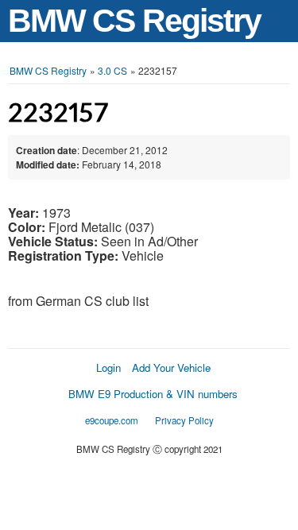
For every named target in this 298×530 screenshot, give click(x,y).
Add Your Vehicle (171, 367)
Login (108, 367)
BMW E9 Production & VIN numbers (153, 393)
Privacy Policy (184, 420)
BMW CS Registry (134, 20)
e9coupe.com (111, 420)
